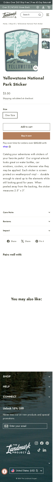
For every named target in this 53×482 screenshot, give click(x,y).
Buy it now (26, 135)
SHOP (7, 376)
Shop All (12, 23)
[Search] (39, 15)
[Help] (37, 7)
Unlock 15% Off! (13, 408)
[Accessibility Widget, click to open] (4, 471)
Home (5, 23)
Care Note (8, 212)
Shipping (7, 98)
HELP (6, 387)
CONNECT (9, 397)
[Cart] (49, 7)
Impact (6, 230)
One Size (10, 115)
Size (5, 109)
